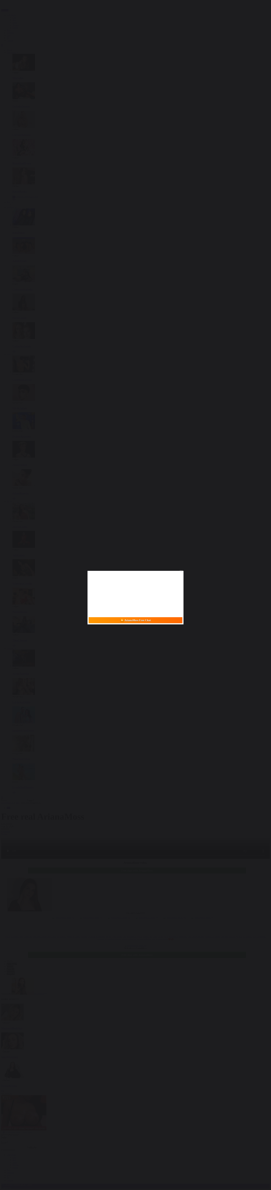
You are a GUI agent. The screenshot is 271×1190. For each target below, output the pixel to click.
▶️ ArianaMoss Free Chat (135, 620)
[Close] (181, 571)
